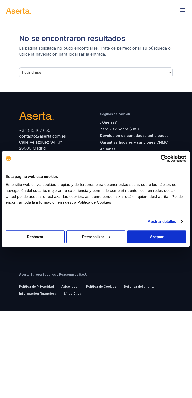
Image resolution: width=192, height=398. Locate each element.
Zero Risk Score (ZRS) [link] (119, 129)
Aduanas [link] (108, 149)
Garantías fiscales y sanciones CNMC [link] (134, 142)
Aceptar (157, 237)
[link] (164, 158)
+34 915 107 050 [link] (34, 130)
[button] (183, 11)
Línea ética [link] (73, 293)
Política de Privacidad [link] (36, 286)
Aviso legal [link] (70, 286)
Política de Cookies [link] (101, 286)
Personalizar (93, 237)
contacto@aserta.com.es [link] (43, 136)
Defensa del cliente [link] (139, 286)
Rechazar (35, 237)
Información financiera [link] (37, 293)
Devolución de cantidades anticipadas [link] (134, 135)
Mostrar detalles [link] (162, 221)
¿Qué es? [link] (108, 122)
